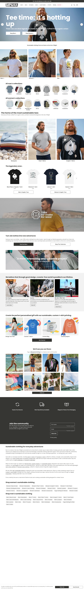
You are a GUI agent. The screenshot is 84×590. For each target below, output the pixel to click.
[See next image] (76, 178)
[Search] (74, 5)
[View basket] (77, 5)
